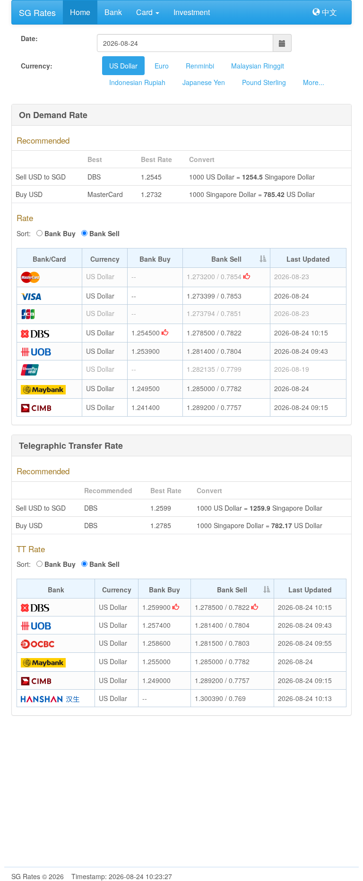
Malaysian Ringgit (257, 65)
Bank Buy (60, 233)
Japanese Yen (203, 82)
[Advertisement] (181, 796)
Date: (29, 38)
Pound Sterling (264, 82)
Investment (191, 12)
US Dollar (123, 65)
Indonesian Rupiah (137, 82)
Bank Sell (104, 233)
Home (80, 12)
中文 (328, 12)
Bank (113, 12)
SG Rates (37, 12)
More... (313, 82)
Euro (162, 65)
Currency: (36, 65)
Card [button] (145, 12)
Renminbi (200, 65)
